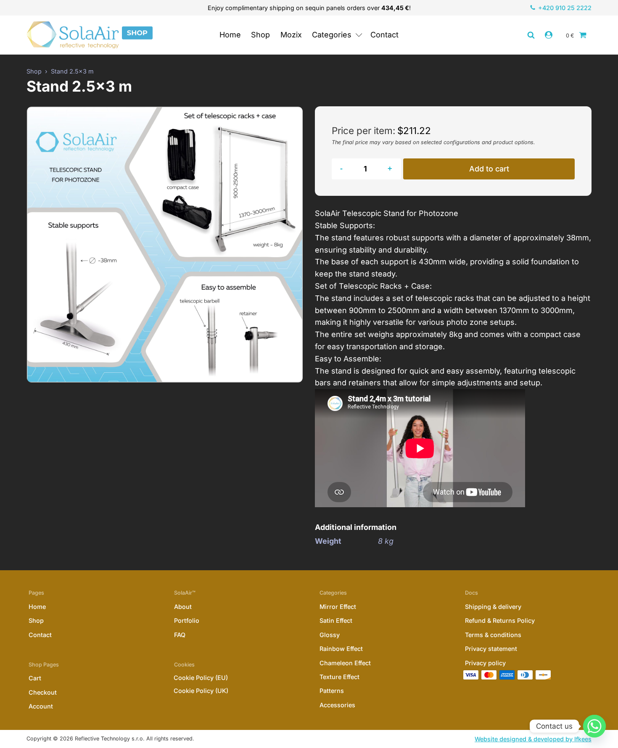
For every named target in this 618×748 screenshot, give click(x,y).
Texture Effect (339, 676)
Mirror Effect (338, 606)
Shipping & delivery (493, 606)
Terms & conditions (493, 634)
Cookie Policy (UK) (201, 690)
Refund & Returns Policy (500, 620)
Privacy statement (491, 648)
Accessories (337, 704)
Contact (384, 34)
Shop (260, 34)
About (183, 606)
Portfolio (186, 620)
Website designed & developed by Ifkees (533, 739)
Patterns (332, 690)
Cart (35, 678)
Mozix (291, 34)
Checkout (43, 692)
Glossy (330, 634)
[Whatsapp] (594, 726)
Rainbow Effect (341, 648)
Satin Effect (336, 620)
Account (41, 706)
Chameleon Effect (345, 662)
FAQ (179, 634)
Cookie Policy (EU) (201, 677)
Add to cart (489, 168)
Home (230, 34)
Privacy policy (485, 662)
